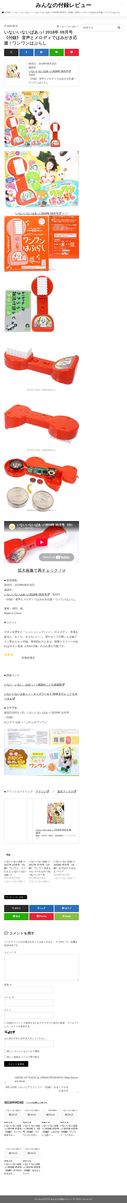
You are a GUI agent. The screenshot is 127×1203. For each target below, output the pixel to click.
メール (9, 997)
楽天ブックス (65, 791)
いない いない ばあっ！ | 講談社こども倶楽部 (33, 684)
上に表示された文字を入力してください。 (26, 1038)
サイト (7, 1010)
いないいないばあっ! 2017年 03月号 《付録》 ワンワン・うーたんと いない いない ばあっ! (15, 868)
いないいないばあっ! (17, 897)
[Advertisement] (103, 54)
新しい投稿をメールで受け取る (23, 1057)
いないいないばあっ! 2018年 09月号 (48, 71)
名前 (8, 984)
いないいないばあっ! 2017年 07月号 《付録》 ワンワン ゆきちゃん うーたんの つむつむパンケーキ (40, 868)
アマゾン (41, 791)
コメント (10, 952)
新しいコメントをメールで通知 (23, 1051)
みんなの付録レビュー (63, 5)
